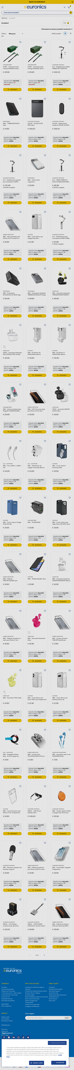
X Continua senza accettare (57, 1043)
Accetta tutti (60, 1062)
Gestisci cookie (38, 1063)
